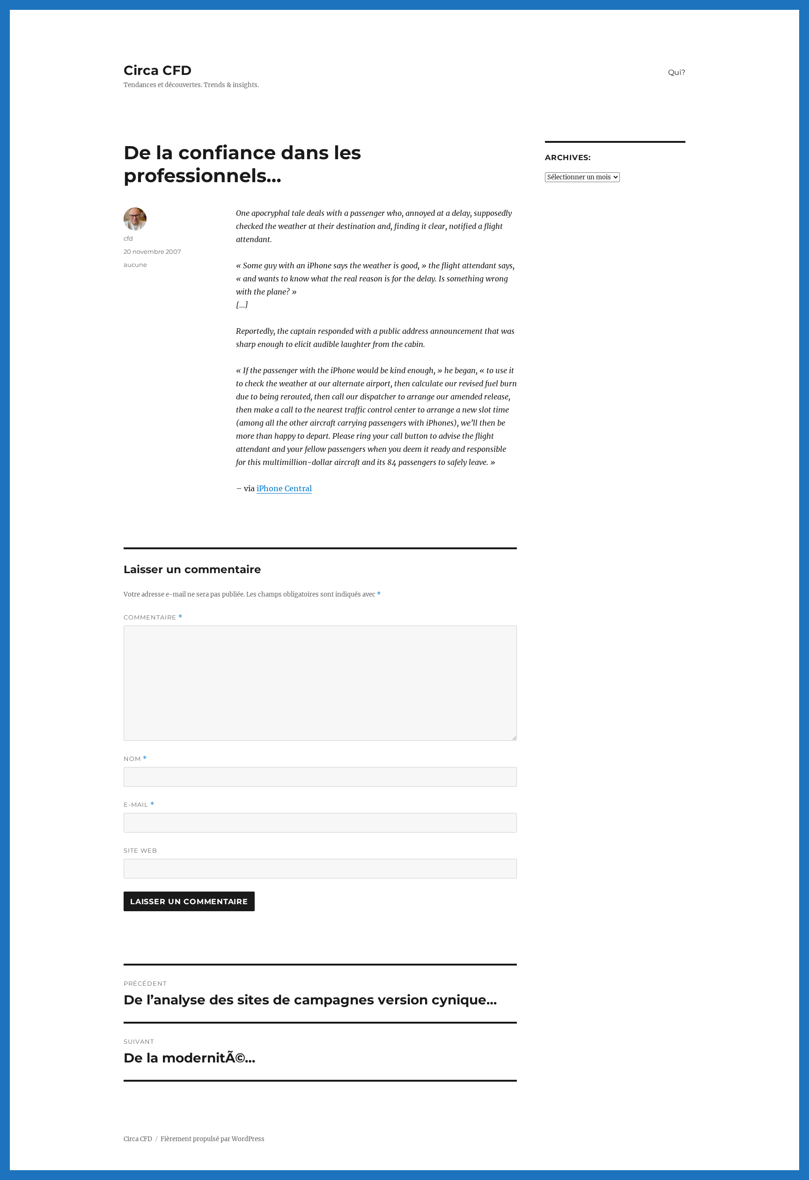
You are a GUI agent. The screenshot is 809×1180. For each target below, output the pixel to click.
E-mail (139, 805)
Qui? (676, 72)
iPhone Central (284, 488)
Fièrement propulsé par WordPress (213, 1139)
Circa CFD (157, 70)
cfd (128, 238)
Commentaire (153, 617)
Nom (135, 759)
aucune (135, 264)
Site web (140, 850)
